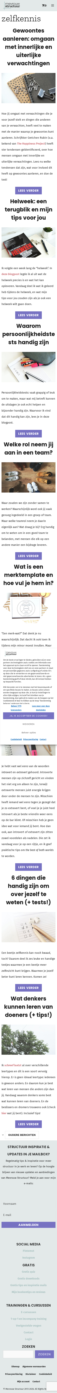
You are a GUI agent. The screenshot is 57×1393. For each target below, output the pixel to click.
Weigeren (28, 724)
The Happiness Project (31, 143)
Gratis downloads (29, 1278)
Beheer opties (29, 732)
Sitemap (15, 1366)
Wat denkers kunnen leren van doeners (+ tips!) (28, 1007)
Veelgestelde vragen (28, 1325)
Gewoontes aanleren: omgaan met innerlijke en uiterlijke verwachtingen (28, 47)
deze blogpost (10, 274)
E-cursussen (28, 1312)
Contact (43, 740)
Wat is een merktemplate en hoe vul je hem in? (28, 575)
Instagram (28, 1257)
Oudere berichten (22, 1134)
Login (28, 1339)
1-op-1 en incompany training (29, 1318)
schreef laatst (12, 1065)
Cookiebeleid (16, 740)
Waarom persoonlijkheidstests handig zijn (28, 334)
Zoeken (44, 1354)
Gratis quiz (28, 1271)
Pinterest (28, 1251)
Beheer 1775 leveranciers (16, 708)
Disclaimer (31, 1374)
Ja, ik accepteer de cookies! (29, 715)
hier (4, 1113)
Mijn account (23, 1381)
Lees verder (28, 190)
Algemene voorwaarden (34, 1366)
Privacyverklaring (30, 740)
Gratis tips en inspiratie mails (28, 1285)
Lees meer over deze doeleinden (41, 708)
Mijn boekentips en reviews (28, 1292)
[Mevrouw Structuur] (11, 5)
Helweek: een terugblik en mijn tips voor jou (28, 210)
